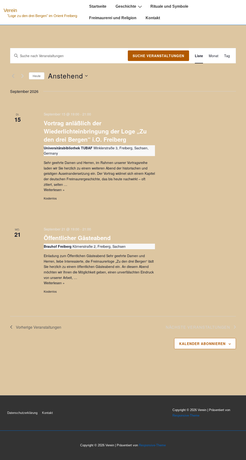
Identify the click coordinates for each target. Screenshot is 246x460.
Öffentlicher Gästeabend (77, 238)
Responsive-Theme (185, 415)
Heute (37, 76)
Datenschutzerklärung (22, 413)
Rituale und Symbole (169, 6)
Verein (10, 10)
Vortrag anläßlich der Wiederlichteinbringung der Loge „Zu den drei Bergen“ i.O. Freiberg (95, 131)
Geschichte (126, 6)
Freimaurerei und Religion (112, 18)
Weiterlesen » (54, 189)
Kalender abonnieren (202, 343)
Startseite (97, 6)
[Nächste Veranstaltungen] (22, 76)
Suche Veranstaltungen (158, 55)
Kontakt (153, 18)
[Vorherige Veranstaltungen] (13, 76)
